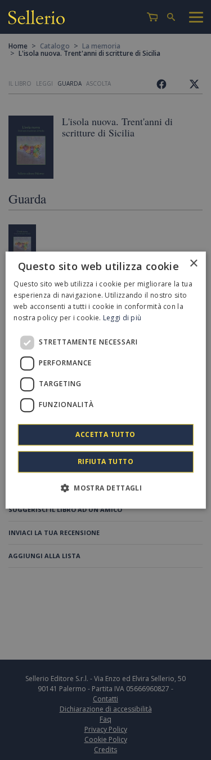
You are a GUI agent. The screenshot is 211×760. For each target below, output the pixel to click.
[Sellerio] (36, 19)
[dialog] (105, 380)
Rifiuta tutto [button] (105, 461)
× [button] (193, 263)
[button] (105, 487)
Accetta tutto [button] (105, 434)
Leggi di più (122, 317)
